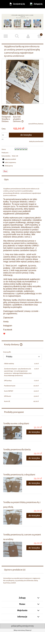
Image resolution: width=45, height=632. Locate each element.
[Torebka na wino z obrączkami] (12, 432)
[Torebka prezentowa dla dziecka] (12, 458)
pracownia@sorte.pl (25, 248)
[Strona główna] (22, 21)
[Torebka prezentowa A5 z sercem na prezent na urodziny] (12, 549)
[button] (5, 36)
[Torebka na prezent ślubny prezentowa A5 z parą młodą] (12, 517)
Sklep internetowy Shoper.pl (22, 630)
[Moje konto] (28, 36)
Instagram (7, 326)
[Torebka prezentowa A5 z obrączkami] (12, 484)
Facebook (7, 330)
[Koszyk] (39, 36)
